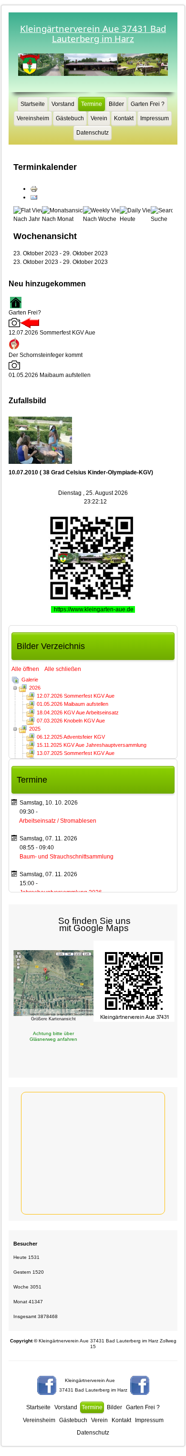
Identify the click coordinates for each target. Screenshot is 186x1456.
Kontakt (124, 118)
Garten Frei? (25, 312)
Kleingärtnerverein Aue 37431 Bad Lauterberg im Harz (93, 33)
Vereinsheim (33, 118)
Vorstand (63, 104)
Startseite (33, 104)
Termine (91, 104)
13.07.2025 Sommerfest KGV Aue (75, 753)
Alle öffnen (27, 669)
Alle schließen (62, 669)
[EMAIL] (34, 197)
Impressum (154, 118)
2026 (35, 688)
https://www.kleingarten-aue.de (94, 609)
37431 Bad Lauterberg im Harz (93, 1390)
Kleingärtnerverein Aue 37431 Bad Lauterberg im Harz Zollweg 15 (93, 1343)
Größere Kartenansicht (53, 1018)
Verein (99, 118)
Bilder (116, 104)
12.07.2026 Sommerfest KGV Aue (75, 696)
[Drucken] (34, 188)
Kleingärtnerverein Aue (90, 1380)
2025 (35, 729)
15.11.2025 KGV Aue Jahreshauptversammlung (91, 745)
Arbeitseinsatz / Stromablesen (57, 820)
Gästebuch (70, 118)
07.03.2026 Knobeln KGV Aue (71, 720)
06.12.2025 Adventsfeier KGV (71, 737)
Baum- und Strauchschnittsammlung (67, 856)
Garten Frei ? (148, 104)
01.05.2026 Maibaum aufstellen (72, 704)
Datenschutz (92, 132)
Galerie (29, 679)
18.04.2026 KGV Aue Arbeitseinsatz (78, 712)
